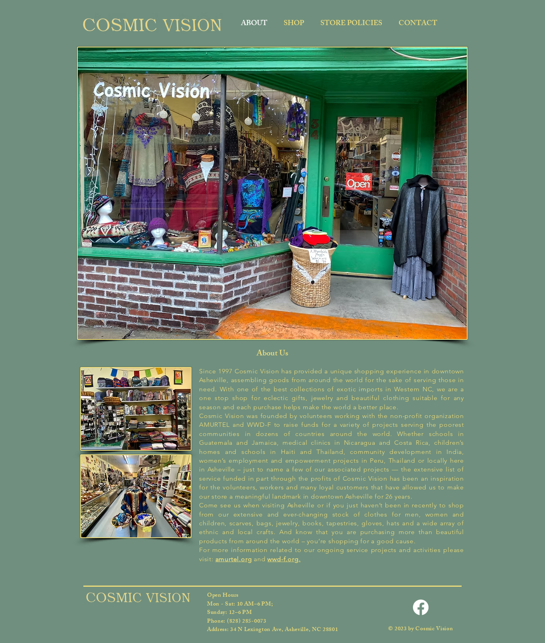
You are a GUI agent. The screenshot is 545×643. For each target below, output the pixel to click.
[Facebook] (420, 607)
